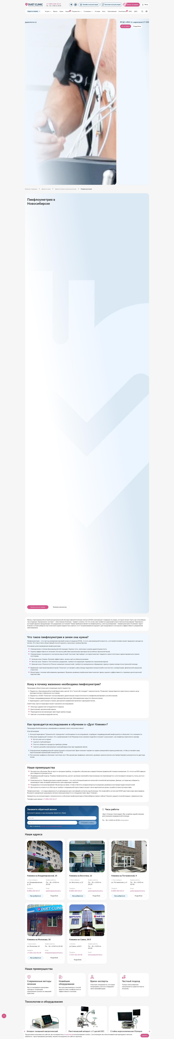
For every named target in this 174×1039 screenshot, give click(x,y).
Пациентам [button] (76, 11)
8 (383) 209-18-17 (33, 891)
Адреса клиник (32, 11)
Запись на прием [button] (132, 4)
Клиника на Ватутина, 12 (80, 876)
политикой (69, 1034)
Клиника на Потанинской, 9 (124, 876)
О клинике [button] (87, 11)
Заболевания (112, 11)
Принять (145, 1035)
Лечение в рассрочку (60, 607)
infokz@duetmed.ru (95, 955)
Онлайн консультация (90, 4)
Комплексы (122, 11)
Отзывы (97, 11)
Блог (103, 11)
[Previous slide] (24, 1031)
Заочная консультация (113, 4)
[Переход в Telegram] (71, 4)
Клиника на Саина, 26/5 (80, 939)
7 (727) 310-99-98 (75, 955)
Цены (61, 11)
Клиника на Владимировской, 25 (42, 876)
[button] (4, 1016)
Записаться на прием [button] (37, 607)
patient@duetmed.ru (53, 891)
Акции (67, 11)
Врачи (55, 11)
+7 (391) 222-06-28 (34, 953)
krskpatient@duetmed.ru (54, 953)
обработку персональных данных (51, 826)
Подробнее (54, 896)
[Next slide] (149, 1031)
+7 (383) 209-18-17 (53, 4)
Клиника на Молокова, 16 (39, 939)
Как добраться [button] (35, 896)
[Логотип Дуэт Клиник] (34, 4)
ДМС (135, 11)
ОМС (130, 11)
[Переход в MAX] (75, 4)
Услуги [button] (47, 11)
